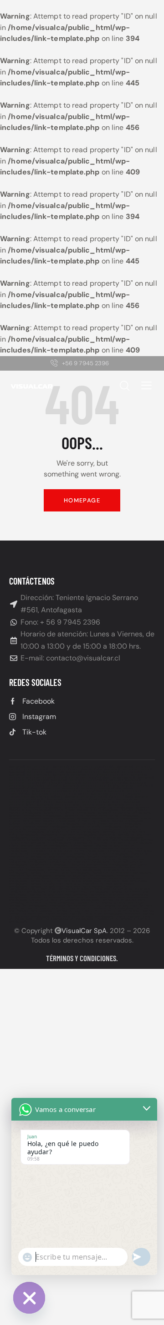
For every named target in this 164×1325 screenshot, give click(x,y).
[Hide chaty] (29, 1298)
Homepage (82, 500)
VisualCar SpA (84, 930)
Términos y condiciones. (82, 958)
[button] (146, 385)
